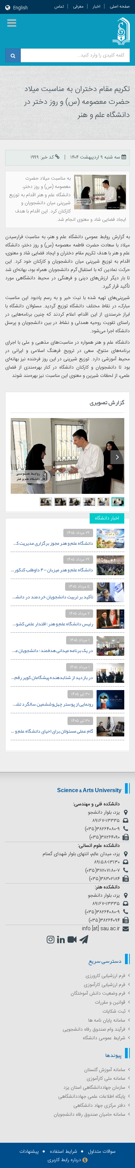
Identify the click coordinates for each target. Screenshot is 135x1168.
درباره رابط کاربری (64, 1160)
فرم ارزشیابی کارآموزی (104, 985)
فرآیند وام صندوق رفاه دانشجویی (94, 1029)
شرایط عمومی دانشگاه (104, 1038)
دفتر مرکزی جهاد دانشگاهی (99, 1106)
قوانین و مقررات (110, 1002)
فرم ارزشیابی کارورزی (105, 976)
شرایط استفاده (63, 1152)
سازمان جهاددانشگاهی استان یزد (94, 1088)
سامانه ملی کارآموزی (106, 1079)
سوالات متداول (102, 1152)
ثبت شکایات (113, 1011)
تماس (59, 6)
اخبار (96, 6)
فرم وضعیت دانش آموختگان (98, 993)
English (20, 7)
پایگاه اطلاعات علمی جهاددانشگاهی (91, 1097)
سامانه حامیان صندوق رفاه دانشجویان (89, 1115)
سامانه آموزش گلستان (104, 1070)
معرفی (78, 6)
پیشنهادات (29, 1152)
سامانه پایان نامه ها (106, 1020)
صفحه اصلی (120, 6)
